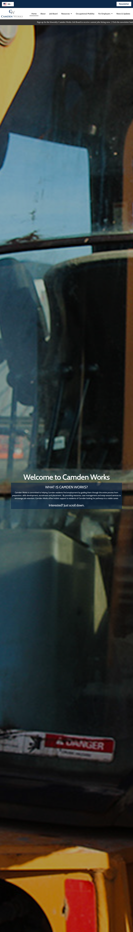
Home (34, 14)
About (42, 14)
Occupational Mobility (85, 14)
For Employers (104, 14)
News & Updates (123, 14)
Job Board (53, 14)
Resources (65, 14)
